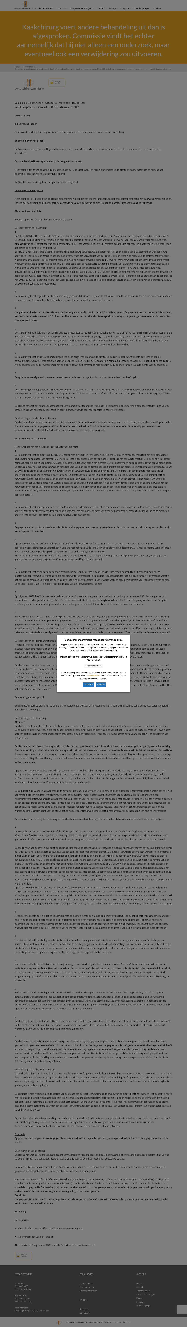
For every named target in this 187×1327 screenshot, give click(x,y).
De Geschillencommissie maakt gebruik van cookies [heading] (93, 639)
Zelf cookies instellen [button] (93, 666)
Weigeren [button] (101, 684)
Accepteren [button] (88, 684)
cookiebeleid (93, 675)
